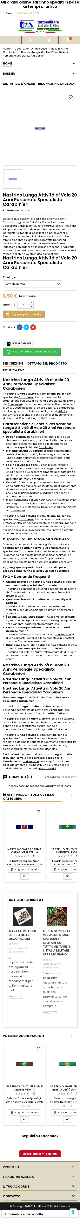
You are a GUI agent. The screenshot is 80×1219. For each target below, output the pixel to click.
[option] (23, 955)
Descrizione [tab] (13, 363)
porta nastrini (14, 486)
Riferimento (11, 210)
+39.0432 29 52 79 (28, 13)
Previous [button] (65, 899)
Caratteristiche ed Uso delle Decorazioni (23, 935)
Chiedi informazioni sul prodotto (31, 352)
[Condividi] (20, 327)
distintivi (62, 411)
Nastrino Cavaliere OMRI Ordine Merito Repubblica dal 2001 (24, 1089)
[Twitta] (26, 327)
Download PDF (18, 343)
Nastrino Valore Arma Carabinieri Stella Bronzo (24, 852)
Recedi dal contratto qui (40, 1154)
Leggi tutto (16, 996)
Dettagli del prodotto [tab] (47, 363)
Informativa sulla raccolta (24, 1214)
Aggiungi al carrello (23, 314)
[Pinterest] (33, 327)
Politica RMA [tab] (14, 370)
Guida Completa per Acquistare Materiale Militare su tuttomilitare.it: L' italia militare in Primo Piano (57, 943)
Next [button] (71, 899)
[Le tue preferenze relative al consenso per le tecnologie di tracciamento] (73, 1212)
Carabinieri (24, 226)
